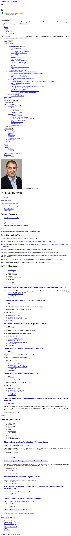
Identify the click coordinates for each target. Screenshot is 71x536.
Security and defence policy (18, 64)
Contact (6, 27)
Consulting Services (13, 132)
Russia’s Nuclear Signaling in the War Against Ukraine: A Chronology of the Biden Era (35, 287)
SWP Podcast (11, 135)
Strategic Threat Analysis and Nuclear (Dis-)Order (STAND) (34, 241)
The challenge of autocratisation (19, 76)
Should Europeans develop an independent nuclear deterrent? (26, 461)
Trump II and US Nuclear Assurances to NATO (21, 373)
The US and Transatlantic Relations (20, 83)
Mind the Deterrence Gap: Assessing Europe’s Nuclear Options (26, 442)
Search (3, 22)
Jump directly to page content (9, 1)
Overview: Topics (9, 45)
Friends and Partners (16, 112)
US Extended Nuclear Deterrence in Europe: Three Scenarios (25, 324)
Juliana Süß (11, 297)
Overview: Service (9, 130)
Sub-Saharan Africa (16, 48)
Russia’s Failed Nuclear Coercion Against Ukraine (22, 477)
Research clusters (16, 123)
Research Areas (12, 46)
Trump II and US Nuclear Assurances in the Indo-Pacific (24, 348)
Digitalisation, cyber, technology (20, 51)
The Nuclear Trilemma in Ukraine (16, 510)
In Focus (10, 94)
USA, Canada (15, 68)
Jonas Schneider (12, 395)
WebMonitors (11, 136)
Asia (12, 49)
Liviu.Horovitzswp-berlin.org (9, 206)
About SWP (11, 106)
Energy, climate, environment (19, 53)
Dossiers (10, 80)
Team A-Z (14, 107)
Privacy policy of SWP (10, 527)
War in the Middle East (17, 96)
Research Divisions (16, 115)
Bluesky (6, 197)
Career (6, 28)
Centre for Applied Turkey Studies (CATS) (23, 119)
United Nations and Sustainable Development (23, 92)
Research (10, 114)
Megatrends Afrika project (18, 120)
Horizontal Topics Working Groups (20, 117)
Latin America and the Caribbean (20, 56)
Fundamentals (15, 110)
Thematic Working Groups (15, 71)
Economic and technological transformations (23, 78)
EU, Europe (14, 54)
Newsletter (11, 133)
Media (6, 30)
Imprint (6, 528)
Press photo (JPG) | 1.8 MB (30, 188)
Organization (14, 109)
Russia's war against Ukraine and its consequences (25, 91)
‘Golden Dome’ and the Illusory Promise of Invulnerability (25, 300)
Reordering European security (19, 75)
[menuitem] (37, 527)
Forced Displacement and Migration (21, 88)
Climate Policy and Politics (18, 89)
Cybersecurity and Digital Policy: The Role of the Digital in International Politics (33, 81)
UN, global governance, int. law (20, 67)
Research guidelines (16, 125)
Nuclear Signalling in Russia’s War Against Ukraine (22, 498)
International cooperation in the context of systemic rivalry (27, 73)
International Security (7, 203)
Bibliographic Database (14, 138)
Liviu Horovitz (12, 270)
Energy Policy (15, 84)
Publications (7, 97)
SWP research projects (17, 122)
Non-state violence (16, 59)
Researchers (7, 99)
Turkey (13, 65)
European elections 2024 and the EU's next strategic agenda (27, 86)
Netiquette (7, 531)
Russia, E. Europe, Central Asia (19, 62)
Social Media (11, 139)
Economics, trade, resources (18, 70)
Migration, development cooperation (21, 57)
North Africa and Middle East (19, 60)
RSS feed (10, 141)
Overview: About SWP (10, 104)
